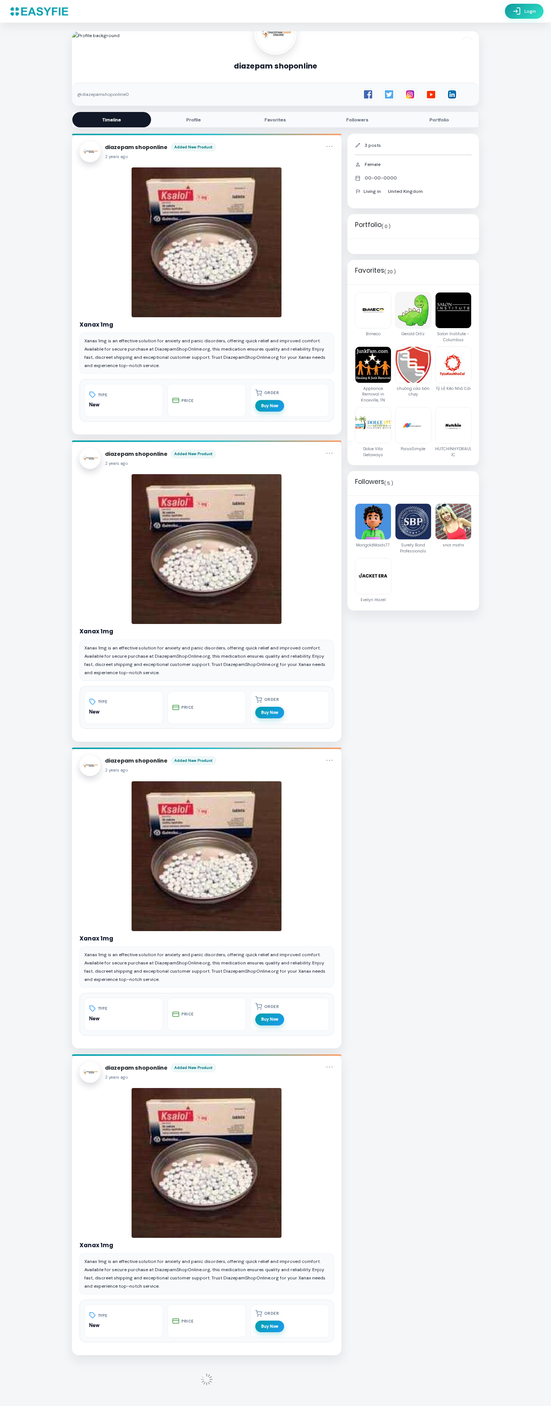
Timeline (111, 120)
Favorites (275, 120)
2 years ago (116, 157)
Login (524, 11)
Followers (357, 120)
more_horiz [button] (329, 146)
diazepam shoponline (136, 147)
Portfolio (439, 120)
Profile (193, 120)
